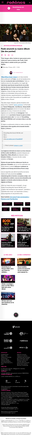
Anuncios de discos (7, 204)
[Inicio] (16, 2)
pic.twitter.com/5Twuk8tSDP (14, 139)
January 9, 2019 (18, 145)
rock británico (26, 209)
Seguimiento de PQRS (11, 402)
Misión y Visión (4, 355)
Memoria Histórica (7, 298)
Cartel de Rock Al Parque (8, 264)
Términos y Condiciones (22, 365)
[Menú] (2, 2)
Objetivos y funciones (6, 357)
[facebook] (2, 55)
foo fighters (6, 225)
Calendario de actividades (23, 357)
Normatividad (4, 358)
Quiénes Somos (4, 354)
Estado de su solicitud (22, 364)
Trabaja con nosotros (22, 355)
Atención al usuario (21, 354)
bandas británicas (15, 209)
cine (4, 281)
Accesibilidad (4, 389)
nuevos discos (5, 209)
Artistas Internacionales (13, 45)
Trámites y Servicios (21, 361)
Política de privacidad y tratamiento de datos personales (15, 386)
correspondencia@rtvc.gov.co (8, 396)
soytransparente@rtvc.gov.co (8, 412)
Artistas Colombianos (24, 264)
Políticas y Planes (5, 360)
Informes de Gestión (6, 361)
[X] (5, 55)
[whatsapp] (9, 55)
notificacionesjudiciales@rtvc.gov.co (9, 408)
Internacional (19, 203)
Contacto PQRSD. (8, 397)
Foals (28, 203)
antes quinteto (18, 104)
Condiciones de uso (5, 387)
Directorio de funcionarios (23, 362)
